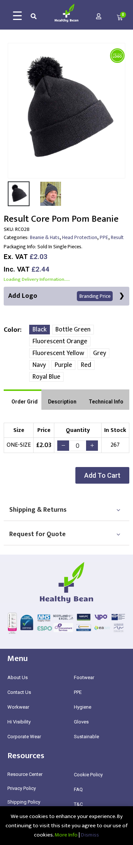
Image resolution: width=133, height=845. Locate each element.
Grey (99, 353)
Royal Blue (46, 377)
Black (40, 329)
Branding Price (94, 296)
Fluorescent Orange (60, 341)
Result (117, 237)
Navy (39, 365)
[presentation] (12, 110)
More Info (66, 834)
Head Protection (79, 237)
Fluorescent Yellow (58, 353)
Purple (63, 365)
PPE (104, 237)
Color (12, 329)
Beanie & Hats (44, 237)
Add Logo (59, 295)
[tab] (22, 399)
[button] (102, 475)
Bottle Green (73, 329)
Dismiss (90, 834)
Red (86, 365)
